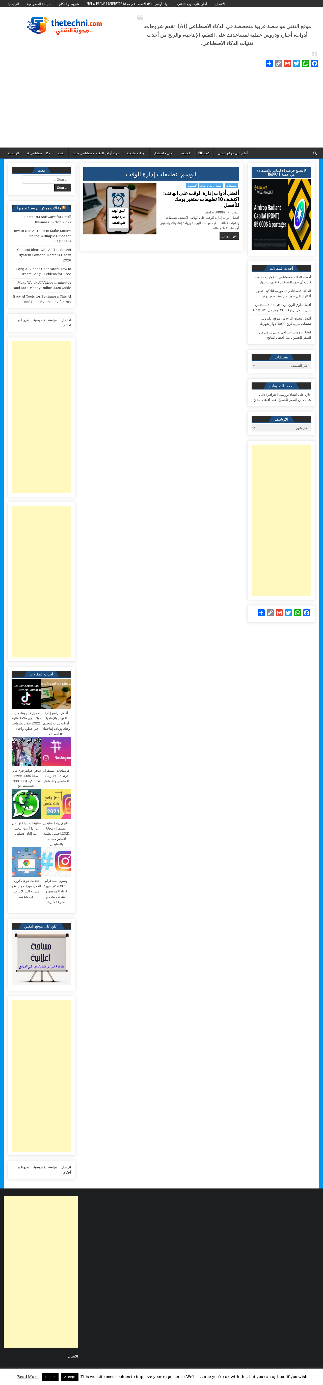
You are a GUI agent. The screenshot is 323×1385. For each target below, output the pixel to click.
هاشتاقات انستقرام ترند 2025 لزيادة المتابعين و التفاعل (56, 776)
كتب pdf (204, 152)
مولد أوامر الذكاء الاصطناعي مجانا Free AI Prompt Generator (128, 3)
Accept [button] (69, 1377)
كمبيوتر (185, 152)
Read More (28, 1376)
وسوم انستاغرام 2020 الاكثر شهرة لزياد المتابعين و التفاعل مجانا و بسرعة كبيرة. (56, 891)
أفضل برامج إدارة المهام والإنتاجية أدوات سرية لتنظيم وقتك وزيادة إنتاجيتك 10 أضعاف (56, 723)
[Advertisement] (161, 109)
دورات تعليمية (136, 152)
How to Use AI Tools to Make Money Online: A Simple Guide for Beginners (41, 236)
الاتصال (220, 3)
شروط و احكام (69, 3)
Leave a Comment (216, 212)
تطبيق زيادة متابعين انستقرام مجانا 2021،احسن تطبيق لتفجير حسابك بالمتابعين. (56, 833)
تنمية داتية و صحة (211, 185)
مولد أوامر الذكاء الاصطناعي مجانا (96, 152)
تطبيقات (231, 185)
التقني (235, 212)
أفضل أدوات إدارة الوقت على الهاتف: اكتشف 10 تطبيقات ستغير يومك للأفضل (201, 199)
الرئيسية (13, 3)
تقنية (61, 152)
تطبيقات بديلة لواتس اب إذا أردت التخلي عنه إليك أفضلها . (26, 828)
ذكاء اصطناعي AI (38, 152)
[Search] (315, 153)
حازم (308, 395)
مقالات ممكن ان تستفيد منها (39, 207)
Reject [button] (50, 1377)
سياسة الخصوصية (39, 3)
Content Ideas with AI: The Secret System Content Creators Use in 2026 (44, 255)
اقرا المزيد (228, 235)
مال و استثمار (163, 152)
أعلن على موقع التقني (192, 3)
